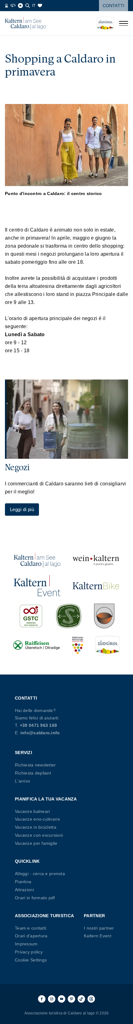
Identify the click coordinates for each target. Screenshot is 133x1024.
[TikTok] (81, 999)
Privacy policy (29, 951)
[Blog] (20, 5)
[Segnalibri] (40, 5)
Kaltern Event (97, 935)
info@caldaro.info (40, 732)
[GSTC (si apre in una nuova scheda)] (31, 616)
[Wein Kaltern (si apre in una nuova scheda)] (96, 560)
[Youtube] (61, 999)
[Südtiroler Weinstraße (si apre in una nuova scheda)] (77, 645)
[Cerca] (27, 5)
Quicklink (27, 861)
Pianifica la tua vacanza (46, 798)
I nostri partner (99, 928)
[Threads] (91, 999)
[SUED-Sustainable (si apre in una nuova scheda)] (69, 616)
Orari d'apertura (31, 935)
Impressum (26, 943)
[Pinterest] (71, 999)
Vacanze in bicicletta (35, 827)
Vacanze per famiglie (36, 843)
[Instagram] (51, 999)
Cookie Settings (31, 959)
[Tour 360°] (13, 5)
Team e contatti (30, 928)
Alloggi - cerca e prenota (40, 873)
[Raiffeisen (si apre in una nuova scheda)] (36, 645)
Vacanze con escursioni (39, 835)
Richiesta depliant (33, 772)
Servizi (23, 752)
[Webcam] (6, 5)
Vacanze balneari (32, 811)
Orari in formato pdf (35, 897)
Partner (94, 915)
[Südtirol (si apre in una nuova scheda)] (108, 645)
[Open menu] (123, 23)
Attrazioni (24, 889)
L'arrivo (22, 781)
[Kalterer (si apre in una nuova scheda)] (104, 616)
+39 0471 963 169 (38, 725)
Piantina (23, 881)
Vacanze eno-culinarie (37, 819)
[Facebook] (41, 999)
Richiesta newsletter (35, 764)
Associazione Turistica (44, 915)
